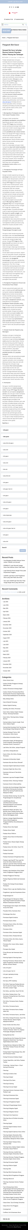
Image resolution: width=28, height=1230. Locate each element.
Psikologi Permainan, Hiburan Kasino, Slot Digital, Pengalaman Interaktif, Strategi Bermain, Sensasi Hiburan (14, 962)
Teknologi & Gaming (8, 1083)
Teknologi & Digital (8, 1077)
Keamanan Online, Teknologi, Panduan (13, 780)
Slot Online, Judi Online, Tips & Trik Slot (13, 991)
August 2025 (6, 638)
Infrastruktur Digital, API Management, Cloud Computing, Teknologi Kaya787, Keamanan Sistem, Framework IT (13, 742)
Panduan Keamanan (8, 853)
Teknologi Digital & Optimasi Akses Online (14, 1131)
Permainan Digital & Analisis (10, 917)
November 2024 (7, 667)
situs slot (5, 449)
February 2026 (6, 618)
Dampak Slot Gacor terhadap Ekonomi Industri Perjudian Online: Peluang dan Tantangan (12, 52)
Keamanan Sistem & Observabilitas (12, 784)
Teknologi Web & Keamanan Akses (12, 1172)
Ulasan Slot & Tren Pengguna (10, 1206)
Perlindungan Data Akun (9, 914)
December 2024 (7, 664)
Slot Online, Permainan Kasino (11, 1006)
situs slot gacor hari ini (9, 528)
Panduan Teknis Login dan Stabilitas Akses (14, 889)
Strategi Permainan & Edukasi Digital (12, 1057)
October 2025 (6, 631)
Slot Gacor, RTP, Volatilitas (10, 981)
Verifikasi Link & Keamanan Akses (12, 1212)
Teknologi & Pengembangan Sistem (12, 1105)
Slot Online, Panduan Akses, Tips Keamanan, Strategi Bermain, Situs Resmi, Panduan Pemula (14, 996)
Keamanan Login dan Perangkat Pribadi (13, 777)
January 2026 (6, 621)
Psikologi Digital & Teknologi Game (12, 957)
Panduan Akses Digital (9, 830)
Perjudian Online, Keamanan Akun (12, 911)
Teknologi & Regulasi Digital (10, 1108)
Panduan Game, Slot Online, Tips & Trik (13, 847)
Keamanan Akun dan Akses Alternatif (12, 762)
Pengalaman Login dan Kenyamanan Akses (14, 892)
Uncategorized (7, 1209)
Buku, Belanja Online (8, 699)
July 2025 (5, 641)
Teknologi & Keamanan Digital (11, 1098)
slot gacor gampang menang (10, 974)
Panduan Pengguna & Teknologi (11, 875)
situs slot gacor (6, 102)
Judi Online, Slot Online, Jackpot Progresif (14, 747)
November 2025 (7, 628)
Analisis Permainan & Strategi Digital (12, 688)
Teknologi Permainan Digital (10, 1162)
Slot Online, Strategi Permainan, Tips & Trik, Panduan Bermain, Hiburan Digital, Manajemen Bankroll (14, 1019)
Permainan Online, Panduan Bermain (12, 935)
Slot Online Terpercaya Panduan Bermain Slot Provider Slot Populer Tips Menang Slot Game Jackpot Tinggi (13, 985)
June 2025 (5, 644)
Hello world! (22, 592)
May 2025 (5, 648)
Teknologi (5, 1070)
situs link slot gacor (8, 443)
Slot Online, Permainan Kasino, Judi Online (14, 1014)
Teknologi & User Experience (10, 1115)
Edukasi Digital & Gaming (9, 705)
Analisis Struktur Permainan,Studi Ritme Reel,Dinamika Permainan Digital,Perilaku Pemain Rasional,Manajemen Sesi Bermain (14, 693)
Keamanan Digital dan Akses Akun (12, 769)
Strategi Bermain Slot (8, 1035)
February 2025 (6, 657)
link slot (5, 469)
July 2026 (5, 601)
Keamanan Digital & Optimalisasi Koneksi (14, 766)
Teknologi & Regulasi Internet (10, 1112)
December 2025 (7, 624)
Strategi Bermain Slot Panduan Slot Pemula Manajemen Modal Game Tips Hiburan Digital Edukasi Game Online (14, 1040)
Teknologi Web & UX (8, 1178)
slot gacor (5, 456)
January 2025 (6, 661)
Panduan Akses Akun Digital (10, 827)
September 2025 (7, 634)
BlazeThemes (17, 1227)
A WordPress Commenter (10, 592)
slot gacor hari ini (7, 489)
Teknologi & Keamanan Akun (10, 1095)
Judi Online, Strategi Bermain (10, 750)
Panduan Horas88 (7, 850)
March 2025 (6, 654)
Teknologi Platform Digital (10, 1165)
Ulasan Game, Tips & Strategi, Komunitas (13, 1202)
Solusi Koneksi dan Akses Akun (11, 1024)
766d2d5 (6, 57)
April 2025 (5, 651)
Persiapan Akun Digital (9, 949)
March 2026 (6, 615)
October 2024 (6, 671)
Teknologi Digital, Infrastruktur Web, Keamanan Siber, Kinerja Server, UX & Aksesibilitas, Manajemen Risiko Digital (13, 1136)
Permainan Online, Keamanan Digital (12, 932)
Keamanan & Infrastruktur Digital (11, 759)
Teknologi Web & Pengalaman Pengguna (13, 1175)
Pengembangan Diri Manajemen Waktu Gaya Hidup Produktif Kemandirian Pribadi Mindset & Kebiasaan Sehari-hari (14, 900)
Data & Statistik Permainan (10, 702)
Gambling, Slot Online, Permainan (11, 708)
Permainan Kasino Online (9, 920)
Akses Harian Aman (8, 680)
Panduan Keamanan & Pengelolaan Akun (13, 857)
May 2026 (5, 608)
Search (4, 547)
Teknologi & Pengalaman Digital (11, 1102)
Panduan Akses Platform (9, 833)
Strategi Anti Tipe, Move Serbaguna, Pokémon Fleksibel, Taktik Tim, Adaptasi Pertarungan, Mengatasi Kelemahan (13, 1029)
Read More (5, 423)
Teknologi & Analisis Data (10, 1073)
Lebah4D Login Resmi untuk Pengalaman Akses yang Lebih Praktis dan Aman (12, 1)
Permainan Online (7, 929)
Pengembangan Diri (8, 895)
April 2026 (5, 611)
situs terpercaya (7, 515)
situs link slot (6, 476)
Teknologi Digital (7, 1123)
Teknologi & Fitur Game (9, 1080)
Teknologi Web (7, 1169)
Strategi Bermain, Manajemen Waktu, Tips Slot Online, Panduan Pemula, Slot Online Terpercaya (14, 1046)
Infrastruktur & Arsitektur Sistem (11, 737)
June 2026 (5, 605)
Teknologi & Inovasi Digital (10, 1087)
